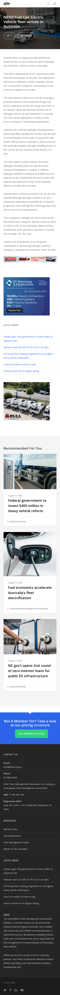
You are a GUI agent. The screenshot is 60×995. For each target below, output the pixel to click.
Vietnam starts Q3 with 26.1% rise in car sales (26, 347)
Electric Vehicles (17, 458)
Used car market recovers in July (20, 364)
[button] (54, 3)
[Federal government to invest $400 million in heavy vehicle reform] (30, 490)
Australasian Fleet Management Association (29, 608)
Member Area (10, 829)
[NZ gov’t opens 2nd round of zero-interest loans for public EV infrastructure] (30, 655)
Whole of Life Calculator (16, 849)
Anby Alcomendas (18, 521)
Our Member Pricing (31, 733)
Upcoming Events (12, 835)
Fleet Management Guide (16, 842)
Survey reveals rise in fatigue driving (21, 371)
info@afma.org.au (12, 766)
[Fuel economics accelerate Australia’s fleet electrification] (30, 572)
